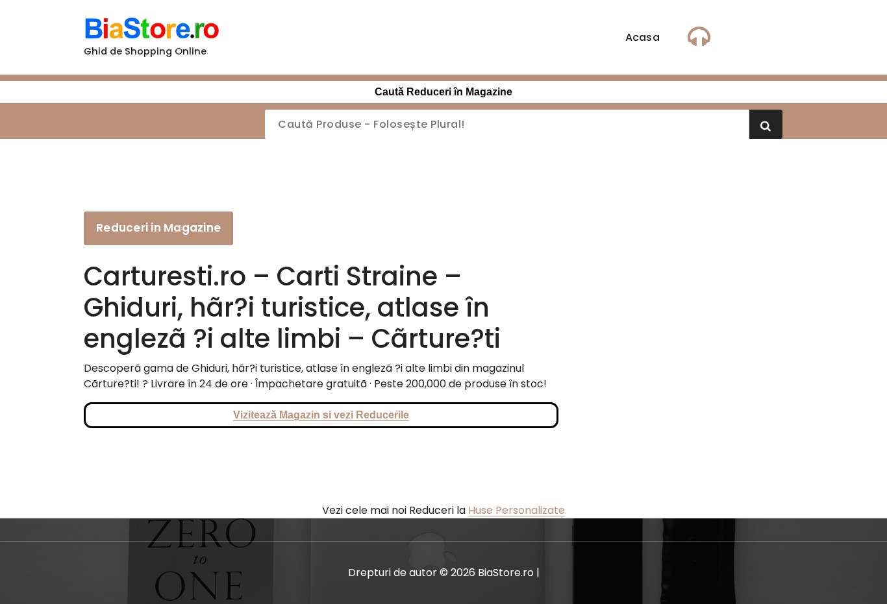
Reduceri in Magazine (158, 228)
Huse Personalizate (516, 510)
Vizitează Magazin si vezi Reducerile (321, 414)
